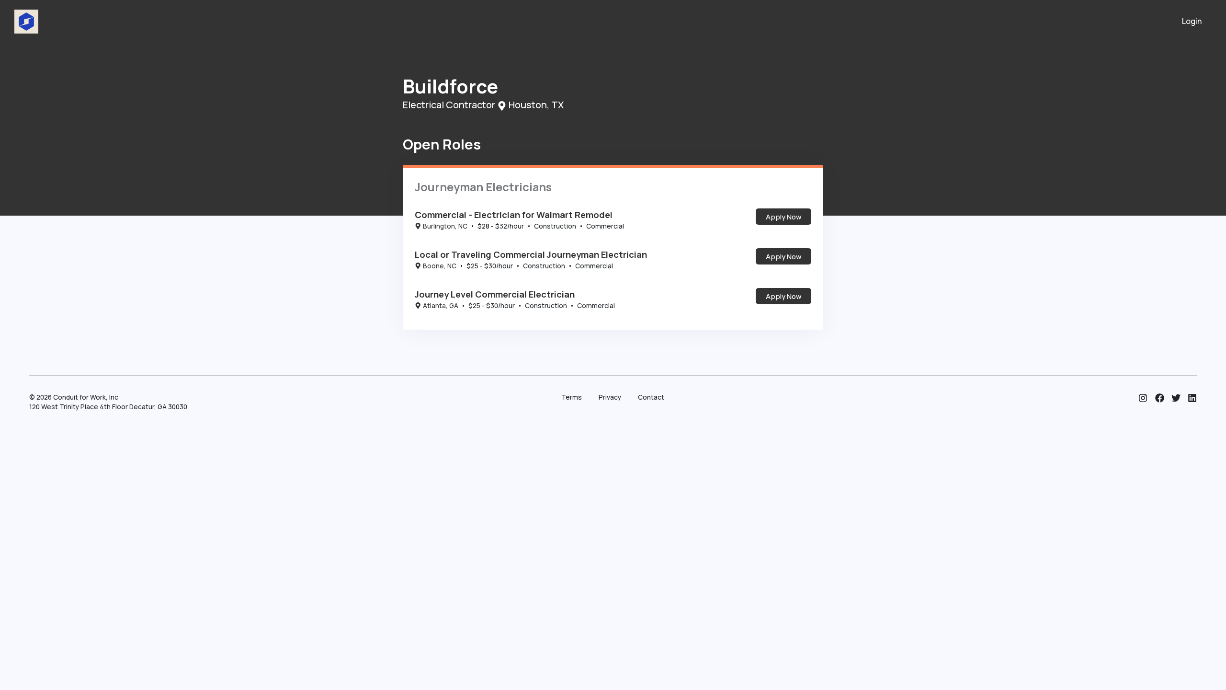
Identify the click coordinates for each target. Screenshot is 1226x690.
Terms (571, 397)
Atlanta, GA (440, 305)
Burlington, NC (445, 226)
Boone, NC (439, 266)
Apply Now (783, 216)
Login (1192, 21)
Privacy (610, 397)
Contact (651, 397)
